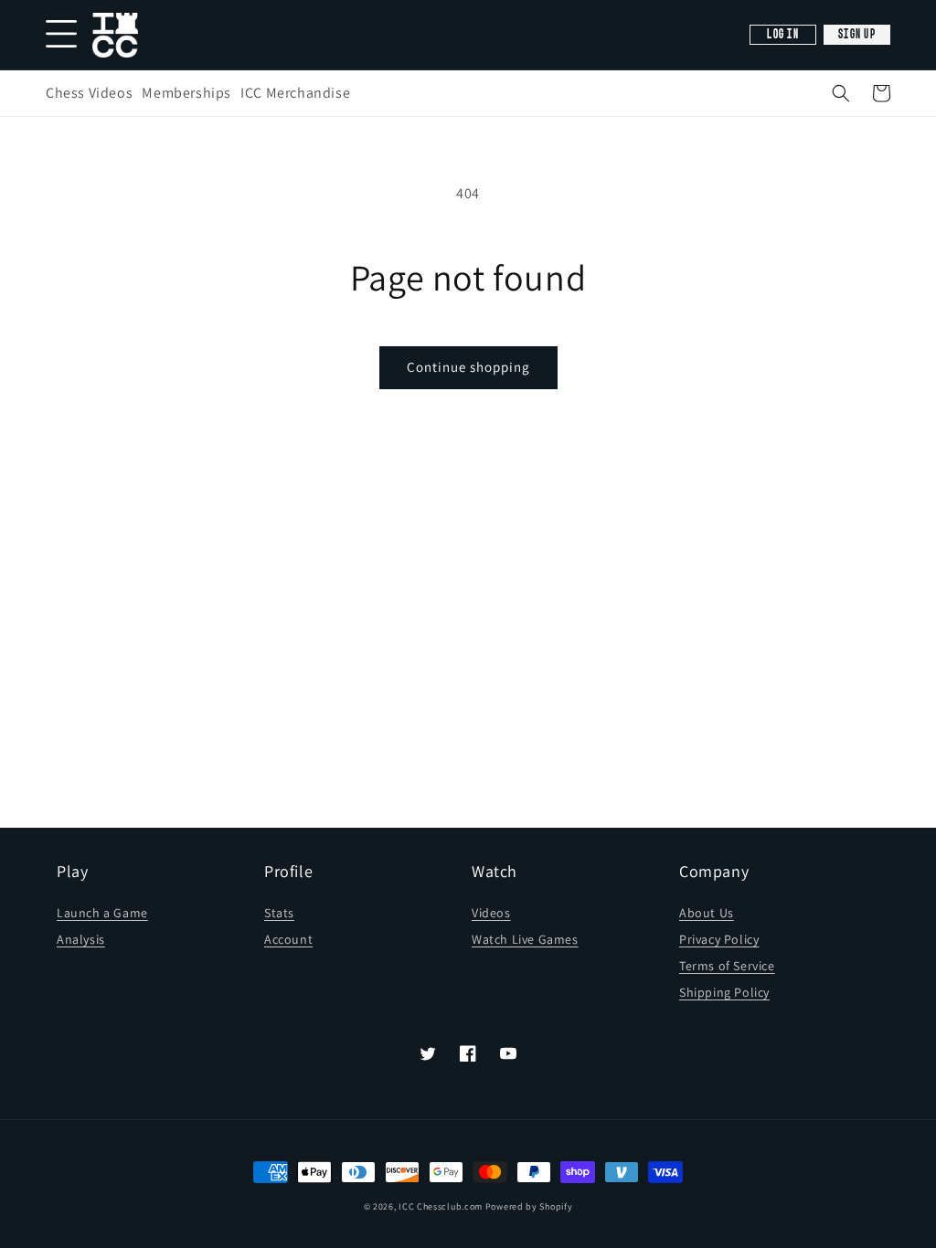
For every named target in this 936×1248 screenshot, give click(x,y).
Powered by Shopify (529, 1206)
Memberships (186, 92)
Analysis (81, 939)
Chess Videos (89, 92)
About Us (706, 912)
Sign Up (857, 34)
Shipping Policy (724, 992)
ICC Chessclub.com (441, 1206)
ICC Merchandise (295, 92)
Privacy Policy (719, 939)
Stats (279, 912)
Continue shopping (468, 366)
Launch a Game (102, 912)
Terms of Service (727, 965)
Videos (491, 912)
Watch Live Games (525, 939)
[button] (841, 93)
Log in (783, 34)
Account (288, 939)
